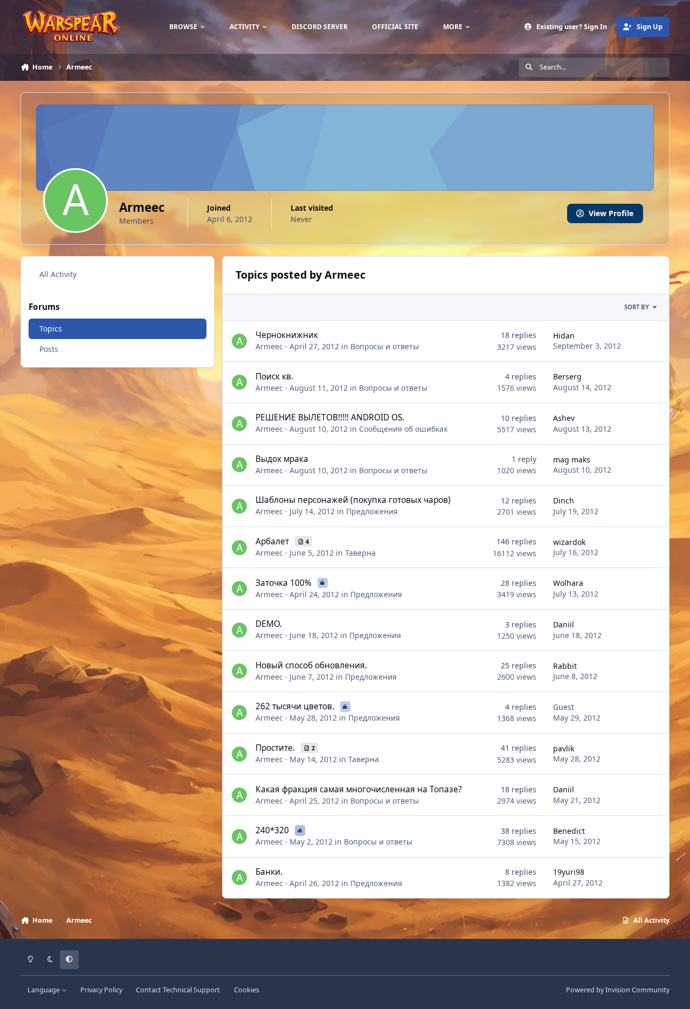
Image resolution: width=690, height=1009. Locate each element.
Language (44, 989)
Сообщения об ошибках (403, 429)
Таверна (360, 553)
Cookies (246, 989)
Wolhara (568, 583)
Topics (50, 328)
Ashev (564, 418)
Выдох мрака (282, 459)
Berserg (567, 376)
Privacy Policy (101, 989)
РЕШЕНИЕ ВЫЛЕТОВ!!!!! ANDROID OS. (330, 417)
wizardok (569, 542)
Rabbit (565, 666)
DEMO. (269, 624)
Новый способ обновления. (311, 665)
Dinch (563, 500)
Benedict (569, 831)
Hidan (564, 335)
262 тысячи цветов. (296, 706)
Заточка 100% (285, 583)
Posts (48, 349)
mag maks (571, 459)
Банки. (269, 871)
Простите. (276, 748)
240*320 (273, 830)
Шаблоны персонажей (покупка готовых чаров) (353, 500)
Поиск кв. (274, 376)
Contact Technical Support (178, 989)
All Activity (58, 274)
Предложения (372, 511)
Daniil (563, 624)
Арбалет (273, 541)
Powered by (618, 989)
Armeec (269, 346)
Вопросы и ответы (384, 346)
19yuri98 (568, 872)
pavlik (563, 748)
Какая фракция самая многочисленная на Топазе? (359, 789)
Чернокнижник (287, 335)
